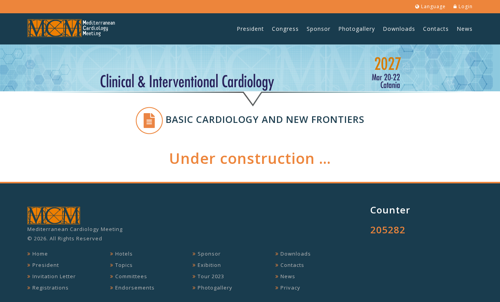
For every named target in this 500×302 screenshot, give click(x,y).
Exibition (209, 264)
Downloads (399, 28)
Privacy (290, 287)
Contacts (436, 28)
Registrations (50, 287)
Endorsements (135, 287)
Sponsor (318, 28)
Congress (285, 28)
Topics (124, 264)
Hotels (124, 253)
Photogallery (356, 28)
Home (40, 253)
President (250, 28)
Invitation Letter (54, 276)
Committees (131, 276)
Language (433, 6)
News (465, 28)
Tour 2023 (211, 276)
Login (465, 6)
